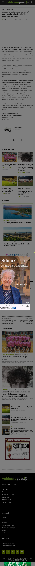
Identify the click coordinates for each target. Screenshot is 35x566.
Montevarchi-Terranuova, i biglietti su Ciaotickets (9, 189)
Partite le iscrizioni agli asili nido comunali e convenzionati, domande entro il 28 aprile (9, 322)
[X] (12, 145)
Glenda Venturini (9, 19)
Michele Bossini (18, 354)
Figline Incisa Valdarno (8, 167)
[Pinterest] (16, 145)
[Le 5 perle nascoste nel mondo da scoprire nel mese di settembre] (17, 212)
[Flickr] (22, 552)
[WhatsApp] (24, 145)
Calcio (3, 193)
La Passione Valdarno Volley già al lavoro (9, 165)
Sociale (3, 9)
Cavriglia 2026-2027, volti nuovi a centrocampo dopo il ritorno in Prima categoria (25, 191)
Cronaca (5, 284)
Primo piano (21, 172)
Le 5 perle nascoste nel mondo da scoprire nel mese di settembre (17, 223)
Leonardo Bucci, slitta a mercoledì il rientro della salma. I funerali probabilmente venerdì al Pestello (25, 167)
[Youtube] (17, 552)
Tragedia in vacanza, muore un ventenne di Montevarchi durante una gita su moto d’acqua (17, 288)
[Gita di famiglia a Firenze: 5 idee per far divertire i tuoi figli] (17, 234)
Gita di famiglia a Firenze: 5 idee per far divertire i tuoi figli (16, 244)
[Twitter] (13, 552)
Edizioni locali (10, 9)
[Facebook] (8, 145)
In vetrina (6, 220)
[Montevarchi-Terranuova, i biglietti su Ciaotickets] (9, 181)
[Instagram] (8, 552)
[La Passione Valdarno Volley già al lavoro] (9, 157)
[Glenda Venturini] (3, 20)
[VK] (20, 145)
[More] (28, 145)
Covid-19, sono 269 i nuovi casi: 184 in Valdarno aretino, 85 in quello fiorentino (26, 322)
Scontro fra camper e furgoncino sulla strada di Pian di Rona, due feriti (15, 296)
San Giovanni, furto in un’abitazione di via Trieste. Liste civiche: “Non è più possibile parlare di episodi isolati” (16, 304)
